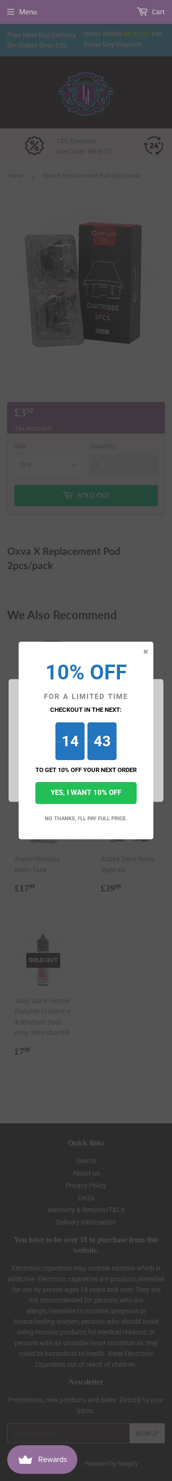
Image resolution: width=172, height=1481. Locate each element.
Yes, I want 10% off (86, 792)
